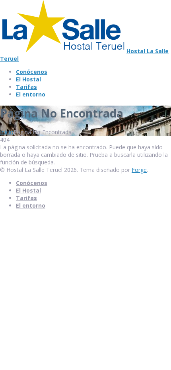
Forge (139, 169)
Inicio (7, 132)
